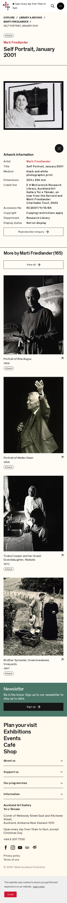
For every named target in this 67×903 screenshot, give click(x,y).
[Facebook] (6, 847)
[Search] (52, 6)
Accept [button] (10, 894)
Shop (10, 752)
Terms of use (11, 859)
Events (12, 738)
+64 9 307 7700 (14, 839)
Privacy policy (12, 855)
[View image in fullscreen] (59, 148)
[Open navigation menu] (60, 6)
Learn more (39, 886)
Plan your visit (20, 725)
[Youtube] (20, 847)
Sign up (31, 706)
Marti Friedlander (16, 43)
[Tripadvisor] (27, 847)
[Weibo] (34, 847)
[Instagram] (13, 847)
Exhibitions (17, 732)
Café (9, 745)
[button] (33, 322)
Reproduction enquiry (31, 231)
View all (31, 264)
